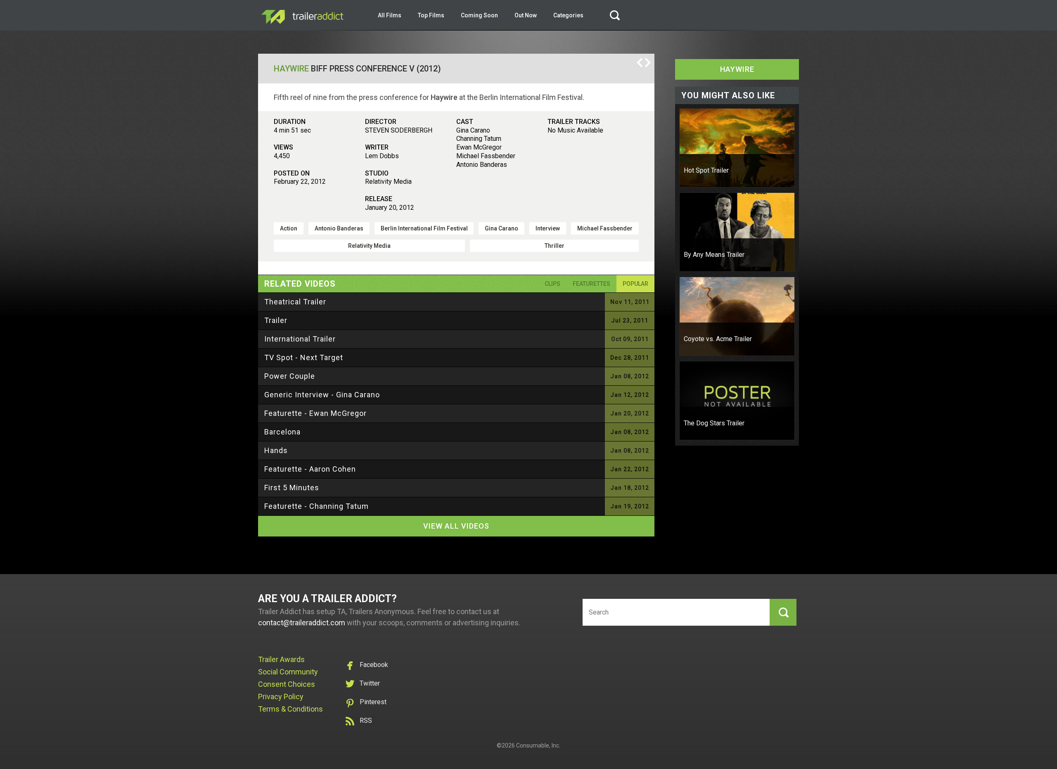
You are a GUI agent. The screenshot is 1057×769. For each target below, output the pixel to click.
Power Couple (289, 376)
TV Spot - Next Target (303, 357)
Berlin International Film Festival (424, 228)
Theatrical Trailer (295, 301)
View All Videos (456, 526)
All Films (389, 15)
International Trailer (300, 339)
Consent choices (286, 684)
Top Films (431, 15)
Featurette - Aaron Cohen (310, 469)
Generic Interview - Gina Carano (322, 394)
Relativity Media (369, 245)
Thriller (554, 245)
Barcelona (282, 431)
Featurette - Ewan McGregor (315, 413)
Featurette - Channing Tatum (316, 506)
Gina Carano (501, 228)
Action (288, 228)
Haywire (291, 69)
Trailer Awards (281, 659)
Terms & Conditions (290, 709)
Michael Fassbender (605, 228)
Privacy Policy (280, 696)
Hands (276, 450)
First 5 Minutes (291, 487)
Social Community (288, 671)
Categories (568, 15)
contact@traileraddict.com (301, 622)
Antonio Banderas (339, 228)
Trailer (275, 320)
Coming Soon (479, 15)
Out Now (525, 15)
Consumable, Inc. (538, 745)
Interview (548, 228)
